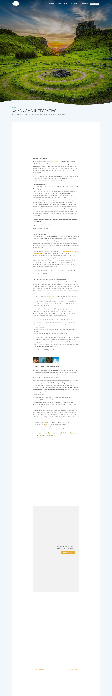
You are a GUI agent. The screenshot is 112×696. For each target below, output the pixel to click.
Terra (40, 329)
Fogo (61, 200)
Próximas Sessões (67, 552)
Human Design (51, 296)
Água (40, 325)
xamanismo (54, 161)
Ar (39, 333)
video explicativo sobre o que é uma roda (53, 225)
